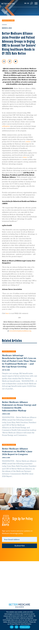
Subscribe (19, 546)
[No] (37, 620)
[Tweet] (16, 61)
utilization (6, 126)
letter (25, 157)
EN (25, 3)
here (7, 313)
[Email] (4, 61)
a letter (28, 141)
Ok (12, 627)
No (17, 627)
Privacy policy (24, 627)
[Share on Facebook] (10, 61)
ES (28, 3)
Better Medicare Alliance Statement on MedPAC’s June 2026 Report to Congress (17, 451)
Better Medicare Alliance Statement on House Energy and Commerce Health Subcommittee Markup (19, 406)
